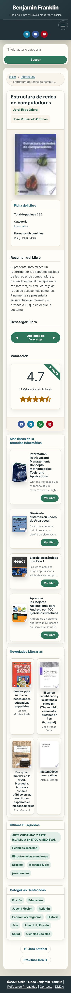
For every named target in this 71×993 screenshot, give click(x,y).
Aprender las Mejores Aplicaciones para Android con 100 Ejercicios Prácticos (44, 605)
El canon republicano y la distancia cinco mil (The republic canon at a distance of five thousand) (49, 707)
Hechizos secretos (24, 848)
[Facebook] (35, 34)
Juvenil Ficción (22, 908)
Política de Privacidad (22, 986)
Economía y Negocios (26, 917)
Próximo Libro (34, 960)
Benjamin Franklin (35, 7)
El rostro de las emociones (30, 856)
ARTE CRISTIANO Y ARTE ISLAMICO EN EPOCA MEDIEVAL (34, 837)
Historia (53, 917)
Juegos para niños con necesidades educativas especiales (22, 699)
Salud (16, 933)
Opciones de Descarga (36, 337)
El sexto (17, 864)
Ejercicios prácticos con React (44, 559)
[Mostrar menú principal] (63, 25)
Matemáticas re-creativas (49, 773)
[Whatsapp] (40, 424)
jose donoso (20, 873)
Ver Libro (49, 497)
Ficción (17, 900)
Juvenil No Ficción (36, 925)
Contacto (46, 986)
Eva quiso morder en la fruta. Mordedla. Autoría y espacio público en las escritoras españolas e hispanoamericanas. (26, 788)
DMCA (59, 986)
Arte (15, 925)
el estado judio (39, 864)
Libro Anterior (37, 949)
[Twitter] (26, 34)
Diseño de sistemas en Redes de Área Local (43, 517)
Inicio (12, 76)
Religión (44, 908)
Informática (28, 76)
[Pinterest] (44, 34)
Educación (35, 900)
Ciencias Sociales (38, 933)
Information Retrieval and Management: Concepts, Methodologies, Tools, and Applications (41, 465)
